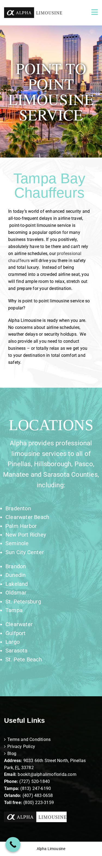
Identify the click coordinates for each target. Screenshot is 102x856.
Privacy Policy (21, 746)
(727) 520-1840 (34, 781)
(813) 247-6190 (35, 788)
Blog (11, 753)
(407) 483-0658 (38, 795)
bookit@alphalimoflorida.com (46, 774)
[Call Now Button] (12, 844)
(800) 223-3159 (38, 802)
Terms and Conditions (29, 739)
